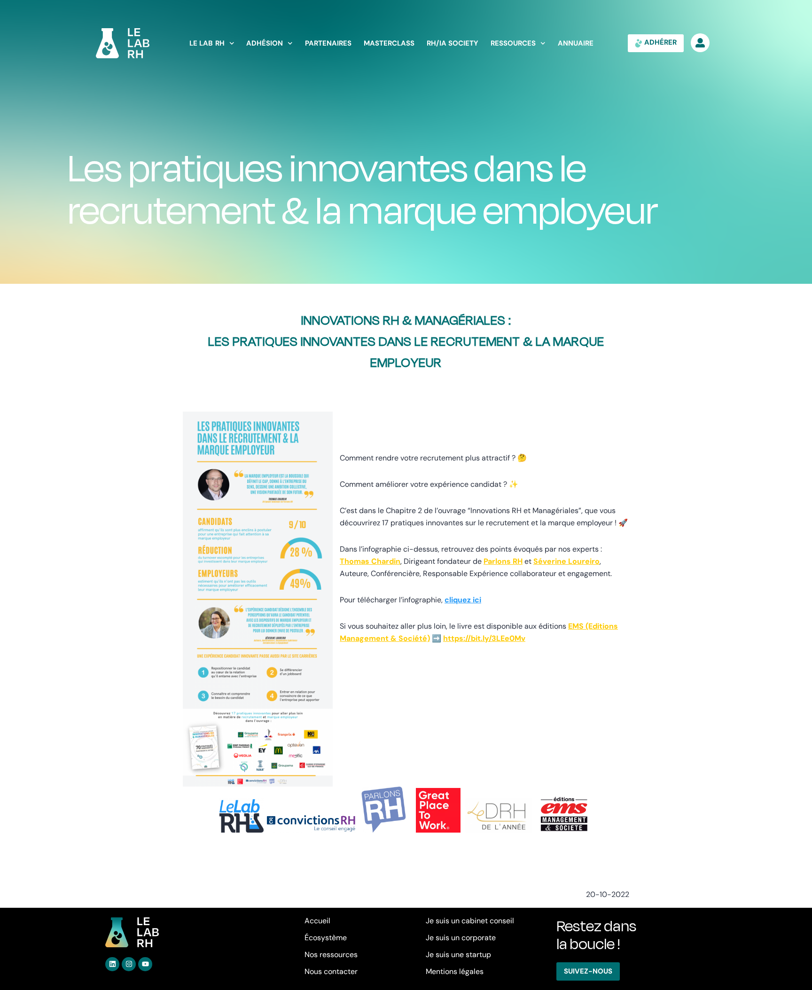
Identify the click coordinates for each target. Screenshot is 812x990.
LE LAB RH (207, 43)
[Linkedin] (112, 964)
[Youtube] (145, 964)
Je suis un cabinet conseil (470, 921)
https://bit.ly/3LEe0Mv (484, 638)
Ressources (513, 43)
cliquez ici (463, 600)
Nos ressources (331, 954)
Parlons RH (503, 561)
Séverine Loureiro (566, 561)
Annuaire (575, 43)
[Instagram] (129, 964)
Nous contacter (331, 971)
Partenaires (328, 43)
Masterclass (389, 43)
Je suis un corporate (461, 938)
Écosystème (325, 938)
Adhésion (264, 43)
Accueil (317, 921)
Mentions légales (455, 971)
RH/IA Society (453, 43)
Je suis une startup (458, 954)
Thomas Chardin (370, 561)
